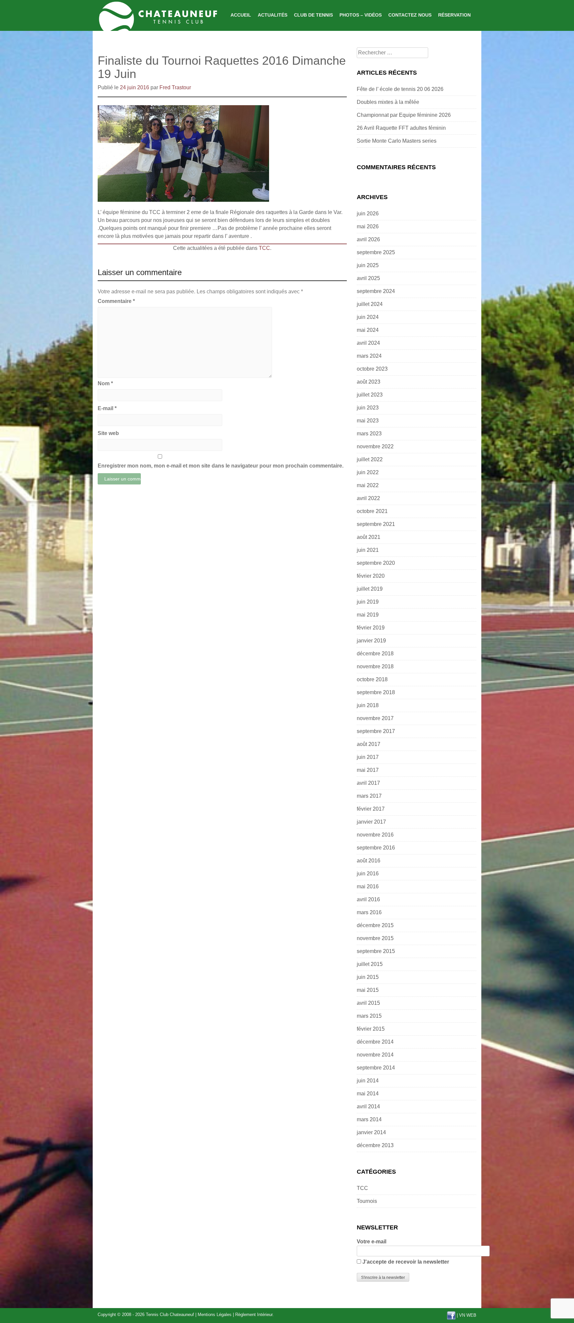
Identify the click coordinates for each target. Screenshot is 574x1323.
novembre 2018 (375, 666)
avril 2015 (368, 1003)
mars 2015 (369, 1016)
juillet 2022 (370, 459)
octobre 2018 (372, 679)
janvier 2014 (371, 1132)
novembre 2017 (375, 718)
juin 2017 (368, 757)
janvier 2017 (371, 822)
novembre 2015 (375, 938)
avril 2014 (368, 1106)
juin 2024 (368, 317)
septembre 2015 (376, 951)
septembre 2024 (376, 291)
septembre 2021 (376, 524)
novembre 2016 (375, 835)
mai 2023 (368, 420)
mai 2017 (368, 770)
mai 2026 (368, 226)
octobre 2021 (372, 511)
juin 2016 (368, 873)
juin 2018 (368, 705)
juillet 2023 (370, 395)
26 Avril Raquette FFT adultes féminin (401, 128)
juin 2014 (368, 1080)
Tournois (367, 1201)
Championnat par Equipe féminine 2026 (404, 115)
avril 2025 (368, 278)
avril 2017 (368, 783)
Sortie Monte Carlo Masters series (396, 141)
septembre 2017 (376, 731)
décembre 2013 (375, 1145)
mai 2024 (368, 330)
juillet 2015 (370, 964)
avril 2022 (368, 498)
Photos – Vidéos (360, 15)
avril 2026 (368, 239)
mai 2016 (368, 886)
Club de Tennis (313, 15)
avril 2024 (368, 343)
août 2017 (368, 744)
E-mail (107, 408)
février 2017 (371, 809)
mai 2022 (368, 485)
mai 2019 (368, 615)
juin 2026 (368, 213)
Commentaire (116, 301)
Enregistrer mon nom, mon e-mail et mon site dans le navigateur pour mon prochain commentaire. (220, 466)
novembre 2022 (375, 446)
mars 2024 (369, 356)
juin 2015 (368, 977)
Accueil (241, 15)
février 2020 (371, 576)
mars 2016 (369, 912)
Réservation (454, 15)
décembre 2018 (375, 653)
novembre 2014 (375, 1055)
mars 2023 (369, 433)
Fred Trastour (175, 87)
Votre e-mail (371, 1241)
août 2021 (368, 537)
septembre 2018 (376, 692)
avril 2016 (368, 899)
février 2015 (371, 1029)
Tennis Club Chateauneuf (170, 1314)
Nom (105, 383)
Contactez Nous (409, 15)
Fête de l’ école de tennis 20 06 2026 (400, 89)
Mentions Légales (215, 1314)
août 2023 (368, 382)
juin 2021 (368, 550)
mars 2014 (369, 1119)
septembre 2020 (376, 563)
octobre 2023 (372, 369)
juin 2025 (368, 265)
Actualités (272, 15)
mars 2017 (369, 796)
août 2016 (368, 860)
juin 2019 (368, 602)
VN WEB (467, 1315)
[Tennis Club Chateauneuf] (157, 15)
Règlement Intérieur (253, 1314)
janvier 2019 (371, 640)
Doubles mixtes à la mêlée (388, 102)
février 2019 (371, 627)
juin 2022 (368, 472)
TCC (264, 248)
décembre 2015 (375, 925)
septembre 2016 (376, 847)
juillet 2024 (370, 304)
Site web (108, 433)
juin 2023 (368, 407)
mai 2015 (368, 990)
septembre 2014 (376, 1067)
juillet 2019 (370, 589)
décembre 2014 (375, 1042)
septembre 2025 (376, 252)
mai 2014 (368, 1093)
